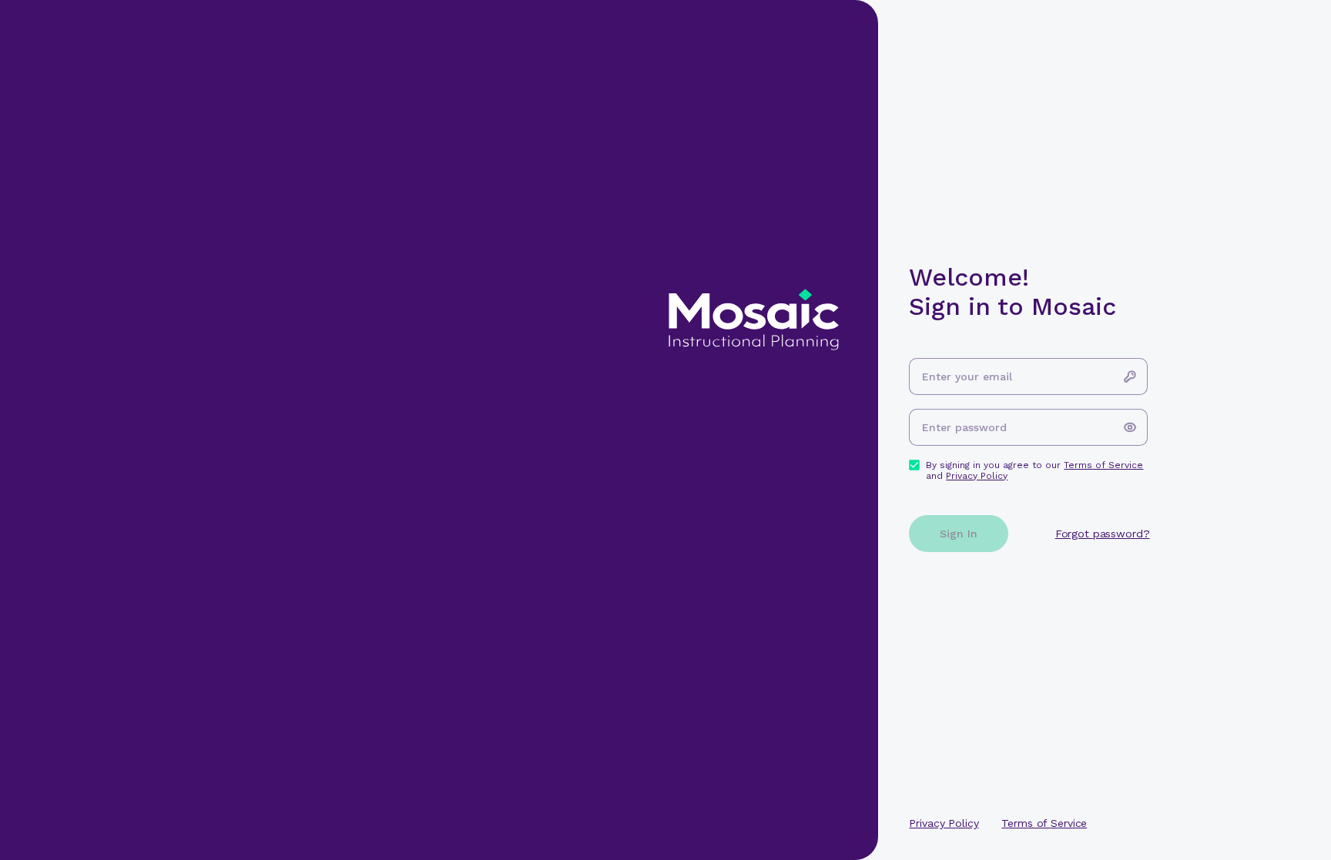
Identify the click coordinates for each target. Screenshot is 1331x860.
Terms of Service (1103, 465)
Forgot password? (1102, 533)
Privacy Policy (976, 475)
